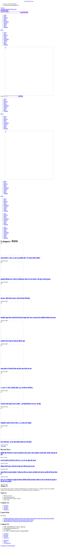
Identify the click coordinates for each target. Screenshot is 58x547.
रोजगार (5, 20)
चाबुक (5, 26)
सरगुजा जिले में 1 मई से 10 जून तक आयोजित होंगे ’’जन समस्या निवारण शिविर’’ (20, 258)
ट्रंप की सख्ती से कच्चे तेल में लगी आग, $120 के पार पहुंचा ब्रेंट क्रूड (18, 460)
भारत (5, 16)
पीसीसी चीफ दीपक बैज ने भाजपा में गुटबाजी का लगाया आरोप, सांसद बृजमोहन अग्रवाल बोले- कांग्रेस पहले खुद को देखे (29, 518)
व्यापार (5, 19)
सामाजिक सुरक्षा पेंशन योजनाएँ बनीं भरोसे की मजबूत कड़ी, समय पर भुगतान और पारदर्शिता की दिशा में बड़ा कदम (28, 317)
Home (5, 15)
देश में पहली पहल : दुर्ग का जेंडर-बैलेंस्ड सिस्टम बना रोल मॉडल (16, 442)
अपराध (5, 24)
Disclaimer (6, 540)
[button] (3, 446)
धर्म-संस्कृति (6, 22)
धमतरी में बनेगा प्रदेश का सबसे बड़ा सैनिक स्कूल (13, 341)
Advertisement (7, 543)
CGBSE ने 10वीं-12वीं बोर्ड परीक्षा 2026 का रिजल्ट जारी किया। (17, 387)
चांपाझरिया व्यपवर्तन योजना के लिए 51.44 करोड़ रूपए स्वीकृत (16, 423)
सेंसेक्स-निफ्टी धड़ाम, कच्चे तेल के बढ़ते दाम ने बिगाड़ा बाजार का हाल (18, 466)
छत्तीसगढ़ (6, 17)
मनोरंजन (5, 23)
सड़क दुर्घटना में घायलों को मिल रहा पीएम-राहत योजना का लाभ (16, 368)
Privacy (5, 541)
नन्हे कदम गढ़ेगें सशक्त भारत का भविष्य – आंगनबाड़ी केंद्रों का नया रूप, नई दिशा (21, 404)
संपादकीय (6, 27)
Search (24, 12)
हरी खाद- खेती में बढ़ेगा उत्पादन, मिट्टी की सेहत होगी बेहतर (15, 298)
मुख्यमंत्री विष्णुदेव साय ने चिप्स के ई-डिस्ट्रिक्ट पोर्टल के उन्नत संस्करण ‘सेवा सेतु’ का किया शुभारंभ (25, 279)
